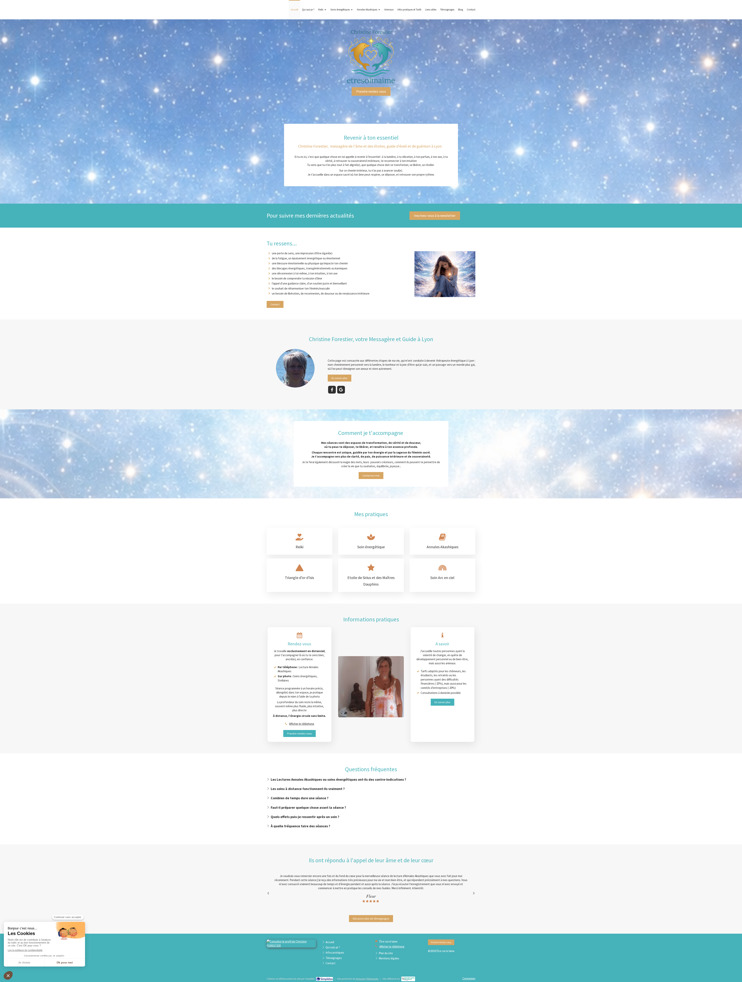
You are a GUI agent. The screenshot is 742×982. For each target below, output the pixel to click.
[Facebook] (332, 390)
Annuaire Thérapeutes (367, 978)
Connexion (468, 978)
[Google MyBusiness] (341, 390)
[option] (371, 888)
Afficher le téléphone (301, 724)
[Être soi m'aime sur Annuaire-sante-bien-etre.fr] (408, 979)
